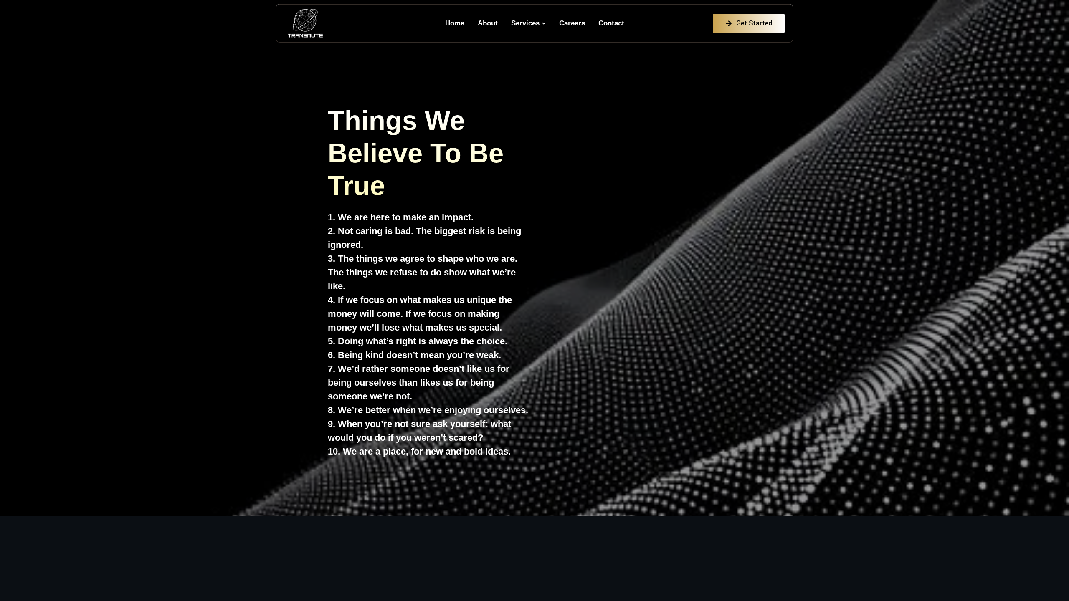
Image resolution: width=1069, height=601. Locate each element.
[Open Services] (544, 23)
